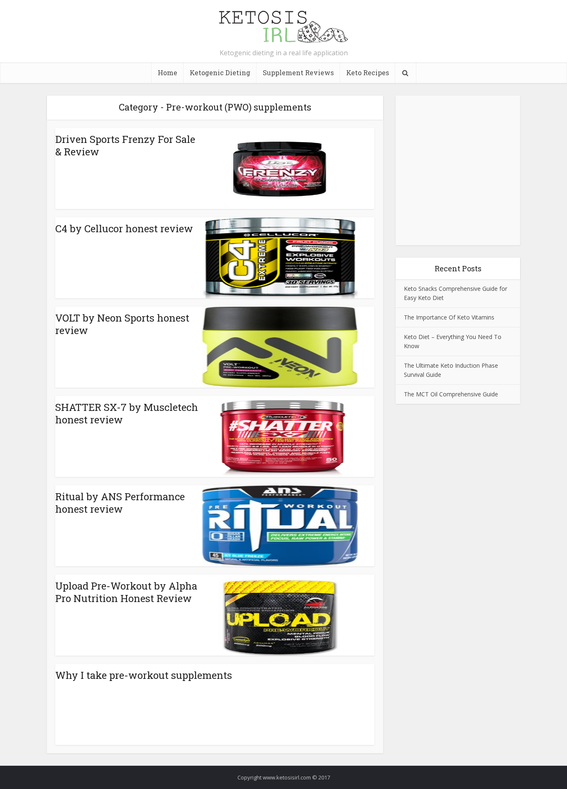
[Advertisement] (458, 156)
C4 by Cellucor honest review (124, 228)
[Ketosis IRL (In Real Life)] (283, 26)
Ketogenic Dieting (220, 72)
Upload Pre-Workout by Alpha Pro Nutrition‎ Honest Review (126, 592)
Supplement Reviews (298, 72)
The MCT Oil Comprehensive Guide (451, 394)
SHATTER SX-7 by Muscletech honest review (126, 413)
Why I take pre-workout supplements (143, 675)
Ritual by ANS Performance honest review (120, 503)
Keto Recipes (367, 72)
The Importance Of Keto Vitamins (449, 317)
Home (167, 72)
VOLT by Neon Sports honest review (122, 324)
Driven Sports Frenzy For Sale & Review (125, 145)
